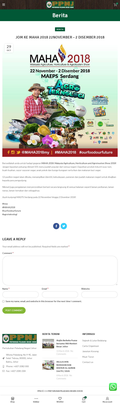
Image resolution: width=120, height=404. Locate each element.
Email (45, 288)
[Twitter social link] (64, 226)
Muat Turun (88, 356)
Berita (60, 29)
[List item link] (20, 366)
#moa (5, 203)
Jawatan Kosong (90, 351)
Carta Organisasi (90, 346)
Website (85, 288)
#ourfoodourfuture (11, 210)
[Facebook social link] (56, 226)
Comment (8, 252)
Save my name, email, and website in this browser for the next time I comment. (44, 301)
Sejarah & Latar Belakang (94, 340)
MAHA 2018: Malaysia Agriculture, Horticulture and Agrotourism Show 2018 (79, 163)
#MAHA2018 (8, 207)
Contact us (87, 362)
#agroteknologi (9, 214)
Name (6, 288)
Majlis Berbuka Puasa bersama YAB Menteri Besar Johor (66, 343)
